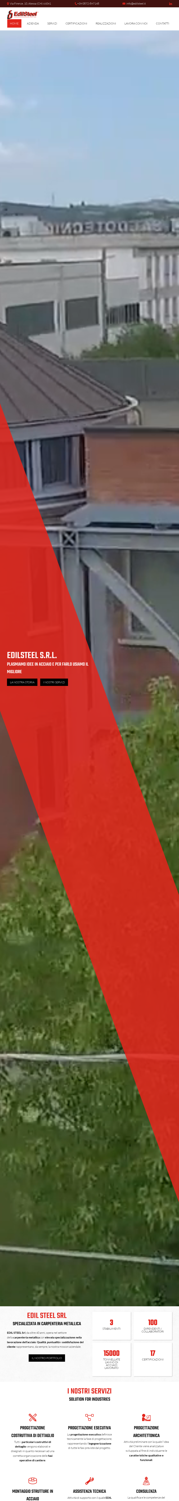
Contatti (162, 23)
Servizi (52, 23)
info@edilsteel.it (136, 3)
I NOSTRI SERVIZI (54, 682)
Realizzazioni (106, 23)
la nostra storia (22, 682)
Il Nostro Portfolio (47, 1358)
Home (14, 23)
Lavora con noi (136, 23)
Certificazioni (76, 23)
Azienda (33, 23)
